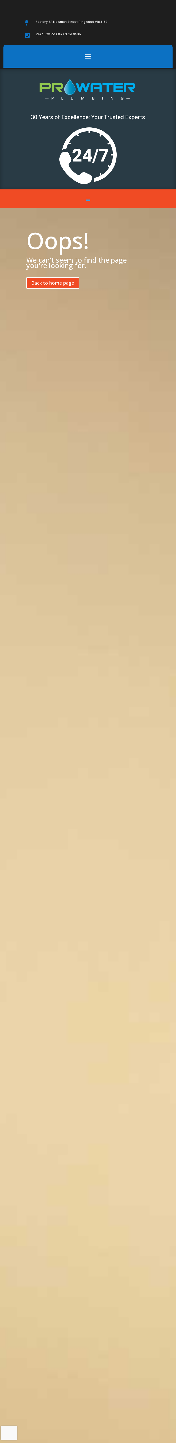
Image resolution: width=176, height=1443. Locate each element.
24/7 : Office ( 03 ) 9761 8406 (58, 34)
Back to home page (52, 283)
